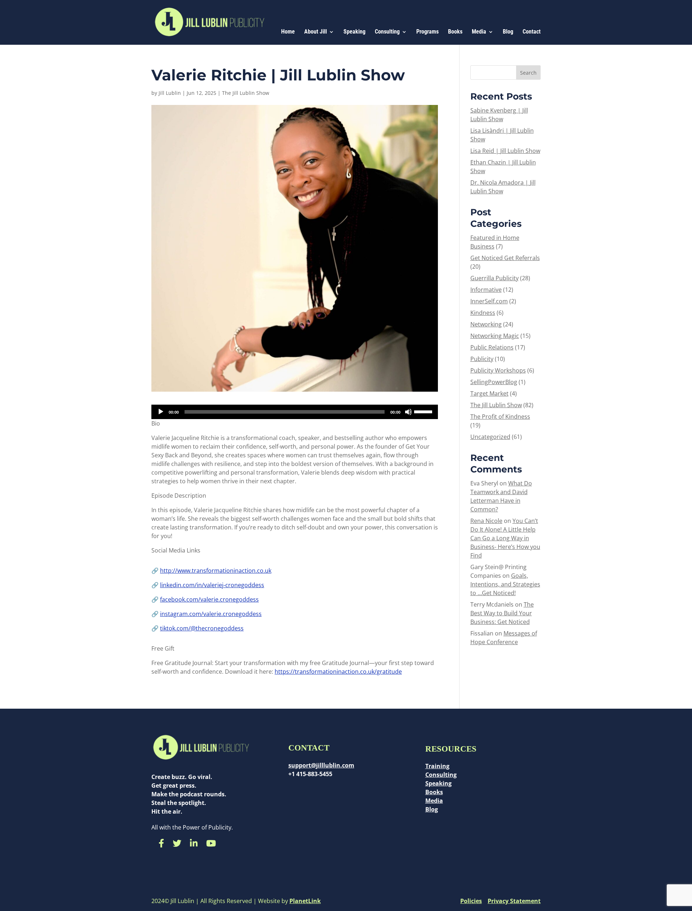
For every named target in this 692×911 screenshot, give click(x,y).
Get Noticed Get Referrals (505, 258)
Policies (471, 901)
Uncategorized (490, 437)
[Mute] (408, 411)
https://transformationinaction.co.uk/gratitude (338, 671)
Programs (427, 32)
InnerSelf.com (489, 301)
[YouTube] (211, 843)
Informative (486, 290)
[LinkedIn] (194, 843)
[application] (294, 412)
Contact (532, 32)
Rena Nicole (486, 521)
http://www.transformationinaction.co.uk (215, 571)
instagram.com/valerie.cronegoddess (211, 614)
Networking (486, 324)
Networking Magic (494, 336)
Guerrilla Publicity (494, 278)
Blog (508, 32)
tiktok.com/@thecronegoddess (202, 628)
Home (288, 32)
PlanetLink (305, 901)
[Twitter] (177, 843)
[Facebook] (161, 843)
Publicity (481, 359)
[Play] (160, 411)
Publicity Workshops (498, 370)
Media (479, 32)
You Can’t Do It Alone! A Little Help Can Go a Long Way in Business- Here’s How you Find (505, 538)
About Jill (315, 32)
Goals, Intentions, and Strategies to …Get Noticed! (505, 584)
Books (455, 32)
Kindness (482, 313)
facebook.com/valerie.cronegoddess (209, 599)
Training (437, 766)
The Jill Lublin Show (245, 92)
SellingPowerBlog (493, 382)
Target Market (489, 393)
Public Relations (492, 347)
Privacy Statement (514, 901)
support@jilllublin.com (321, 765)
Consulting (387, 32)
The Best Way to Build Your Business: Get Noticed (502, 613)
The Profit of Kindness (500, 417)
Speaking (354, 32)
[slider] (424, 411)
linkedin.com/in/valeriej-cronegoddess (212, 585)
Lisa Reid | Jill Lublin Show (505, 151)
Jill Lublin (170, 92)
